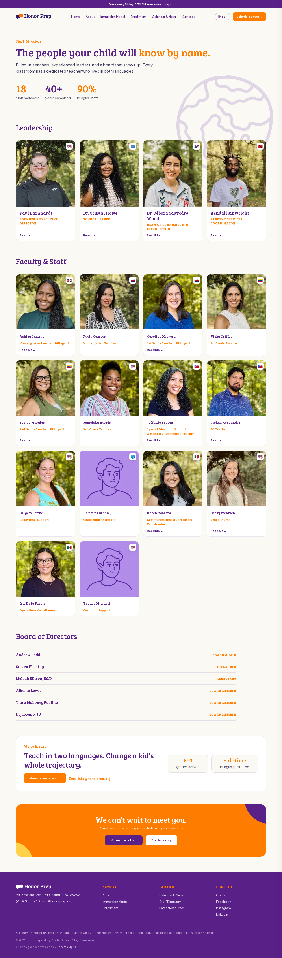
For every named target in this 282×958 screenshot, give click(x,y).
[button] (45, 190)
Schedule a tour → (249, 16)
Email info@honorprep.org (90, 779)
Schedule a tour (124, 840)
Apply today (161, 840)
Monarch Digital (66, 947)
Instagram (223, 908)
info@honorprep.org (57, 901)
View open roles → (45, 778)
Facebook (223, 901)
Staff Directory (170, 901)
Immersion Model (112, 17)
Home (75, 17)
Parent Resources (172, 908)
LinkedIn (222, 914)
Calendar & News (164, 17)
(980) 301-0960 (28, 901)
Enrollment (138, 17)
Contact (188, 17)
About (90, 17)
